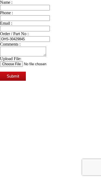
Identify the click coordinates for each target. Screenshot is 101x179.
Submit (13, 76)
